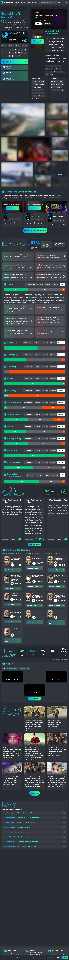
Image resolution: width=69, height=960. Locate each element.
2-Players (53, 90)
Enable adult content (37, 41)
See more (60, 342)
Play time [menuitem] (56, 71)
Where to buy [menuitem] (49, 71)
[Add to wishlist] (5, 223)
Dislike (26, 45)
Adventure (41, 93)
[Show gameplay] (38, 223)
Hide (62, 284)
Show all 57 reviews (34, 544)
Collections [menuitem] (34, 2)
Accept (65, 957)
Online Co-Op (59, 84)
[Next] (66, 192)
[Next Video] (65, 31)
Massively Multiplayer (56, 81)
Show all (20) (35, 98)
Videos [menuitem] (62, 71)
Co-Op (53, 84)
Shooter (35, 93)
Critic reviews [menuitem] (58, 68)
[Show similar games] (19, 223)
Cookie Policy (22, 958)
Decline (59, 957)
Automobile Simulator (38, 95)
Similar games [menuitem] (57, 66)
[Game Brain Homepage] (7, 2)
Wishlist (4, 45)
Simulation (35, 84)
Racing (34, 81)
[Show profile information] (66, 2)
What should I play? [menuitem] (19, 2)
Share (12, 45)
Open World (41, 81)
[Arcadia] (59, 2)
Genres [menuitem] (28, 2)
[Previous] (62, 192)
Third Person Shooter (38, 90)
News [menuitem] (47, 74)
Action (39, 87)
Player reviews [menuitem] (49, 68)
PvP (52, 87)
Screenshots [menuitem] (49, 66)
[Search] (55, 2)
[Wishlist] (62, 2)
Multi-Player (61, 90)
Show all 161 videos (34, 698)
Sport (34, 87)
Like (18, 45)
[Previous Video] (62, 31)
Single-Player (58, 87)
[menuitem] (4, 668)
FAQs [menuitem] (51, 74)
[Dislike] (15, 223)
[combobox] (46, 2)
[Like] (10, 223)
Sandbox (42, 84)
